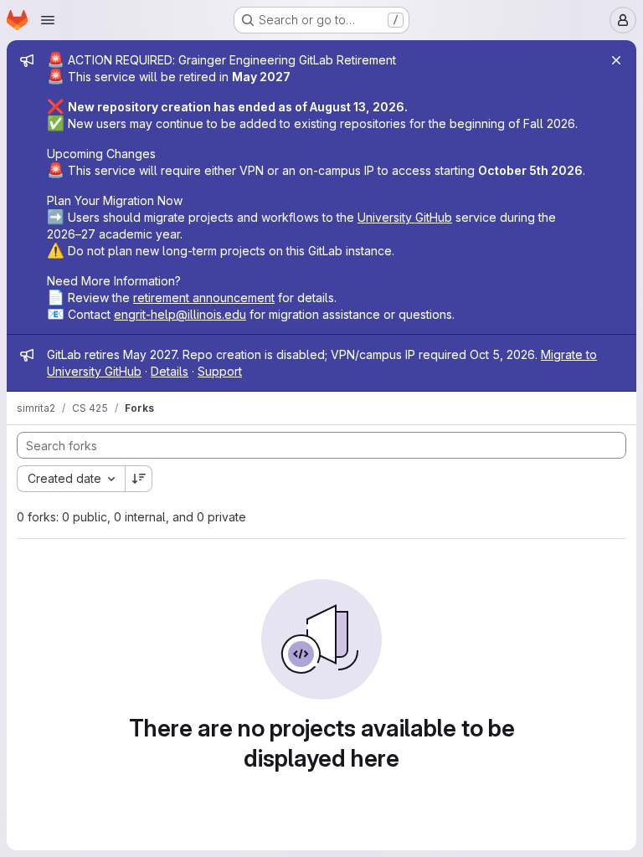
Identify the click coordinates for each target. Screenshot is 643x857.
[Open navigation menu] (47, 20)
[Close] (616, 60)
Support (220, 371)
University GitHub (405, 217)
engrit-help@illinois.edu (180, 314)
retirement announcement (204, 297)
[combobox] (71, 478)
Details (169, 371)
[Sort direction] (139, 478)
